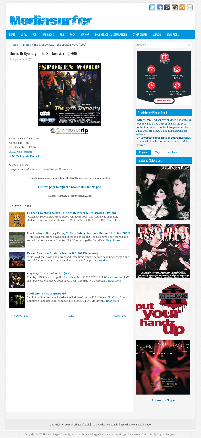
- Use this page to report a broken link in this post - (69, 186)
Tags (158, 152)
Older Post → (121, 315)
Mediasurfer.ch (80, 424)
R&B (62, 34)
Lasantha (75, 434)
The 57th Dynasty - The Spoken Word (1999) (43, 53)
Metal (24, 34)
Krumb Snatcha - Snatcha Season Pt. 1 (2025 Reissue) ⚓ (63, 253)
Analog (157, 34)
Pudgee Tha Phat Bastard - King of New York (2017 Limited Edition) (71, 212)
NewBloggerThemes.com (128, 434)
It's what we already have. (136, 424)
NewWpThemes (43, 434)
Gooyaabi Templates (166, 434)
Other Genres (140, 34)
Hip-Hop (85, 34)
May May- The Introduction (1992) (49, 273)
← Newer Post (19, 315)
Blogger (171, 400)
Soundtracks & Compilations (111, 34)
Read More (113, 220)
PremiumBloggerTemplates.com (98, 434)
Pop (35, 34)
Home (12, 34)
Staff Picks (173, 34)
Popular (143, 152)
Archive (172, 152)
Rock (72, 34)
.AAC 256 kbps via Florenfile (25, 156)
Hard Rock (48, 34)
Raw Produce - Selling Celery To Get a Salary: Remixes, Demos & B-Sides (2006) (78, 233)
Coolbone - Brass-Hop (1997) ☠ (47, 293)
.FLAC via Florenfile (20, 151)
